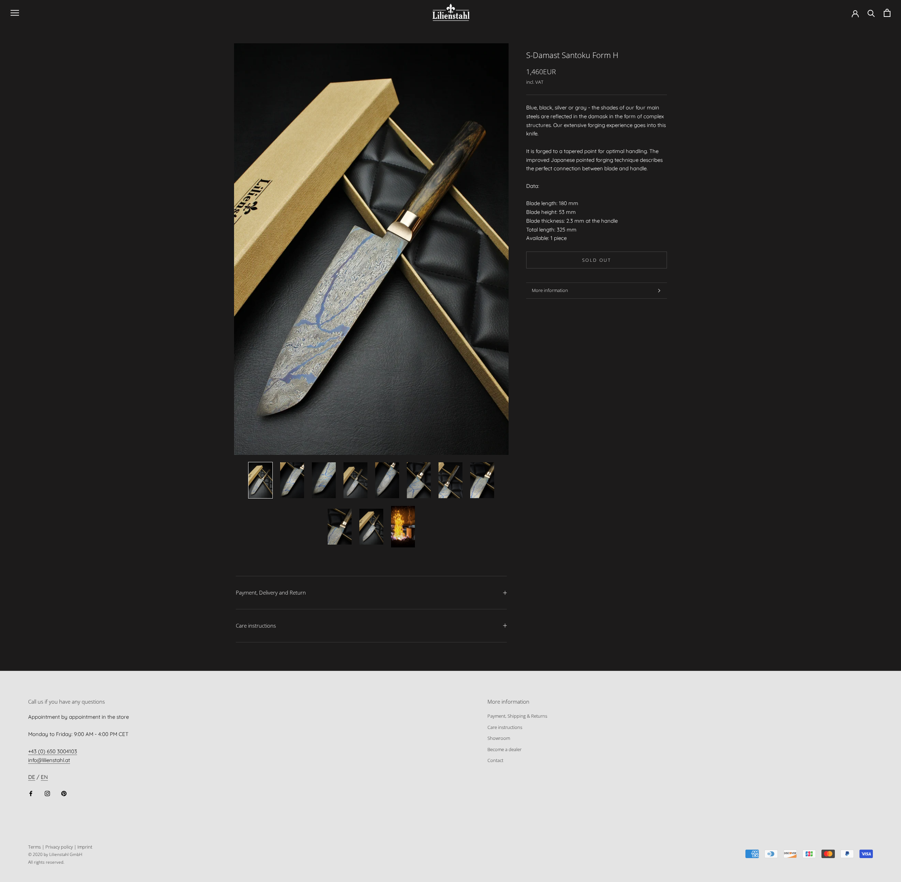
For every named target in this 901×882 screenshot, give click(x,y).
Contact (495, 760)
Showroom (498, 738)
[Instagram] (47, 793)
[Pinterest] (64, 793)
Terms (34, 847)
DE (31, 777)
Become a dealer (504, 749)
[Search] (871, 13)
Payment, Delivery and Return (271, 592)
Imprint (84, 847)
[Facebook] (30, 793)
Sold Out (596, 260)
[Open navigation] (15, 13)
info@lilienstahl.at (49, 760)
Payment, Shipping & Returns (517, 716)
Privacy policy (59, 847)
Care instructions (256, 625)
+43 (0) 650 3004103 (52, 751)
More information (550, 290)
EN (44, 777)
